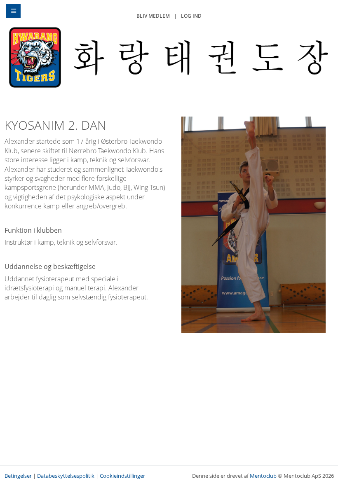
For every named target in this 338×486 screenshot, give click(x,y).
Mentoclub (263, 475)
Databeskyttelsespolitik (65, 475)
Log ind (191, 15)
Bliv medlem (153, 15)
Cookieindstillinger (122, 475)
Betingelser (18, 475)
